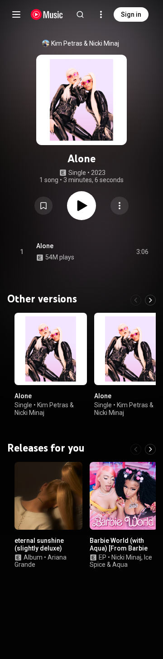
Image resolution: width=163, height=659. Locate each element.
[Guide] (16, 14)
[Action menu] (119, 206)
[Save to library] (43, 205)
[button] (43, 206)
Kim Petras (66, 43)
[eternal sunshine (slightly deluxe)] (48, 496)
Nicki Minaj (104, 43)
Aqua (120, 565)
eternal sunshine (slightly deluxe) (39, 544)
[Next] (150, 300)
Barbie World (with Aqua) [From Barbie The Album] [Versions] (122, 548)
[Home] (47, 14)
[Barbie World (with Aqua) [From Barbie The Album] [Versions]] (124, 496)
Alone (44, 245)
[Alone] (50, 349)
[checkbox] (142, 251)
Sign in (131, 14)
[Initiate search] (80, 14)
